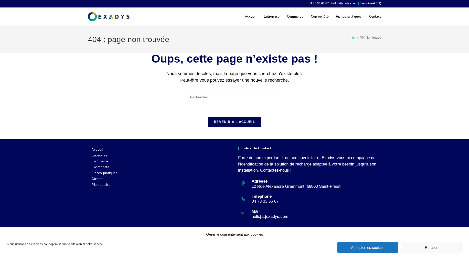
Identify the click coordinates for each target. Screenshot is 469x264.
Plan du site (101, 185)
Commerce (100, 161)
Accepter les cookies (367, 247)
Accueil (97, 149)
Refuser (431, 247)
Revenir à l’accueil (234, 122)
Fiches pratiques (104, 173)
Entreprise (99, 155)
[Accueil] (353, 37)
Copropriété (100, 167)
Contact (98, 179)
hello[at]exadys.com (270, 216)
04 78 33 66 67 (319, 3)
